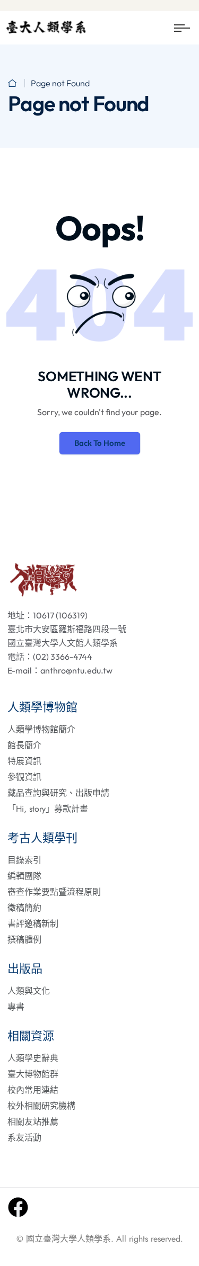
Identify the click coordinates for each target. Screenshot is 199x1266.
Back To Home (99, 443)
